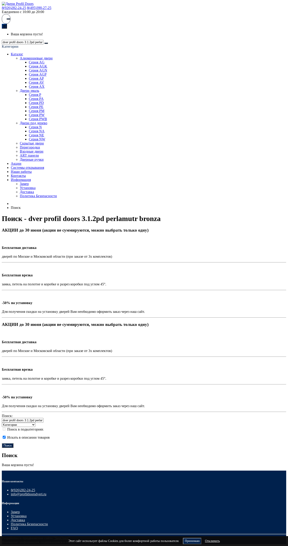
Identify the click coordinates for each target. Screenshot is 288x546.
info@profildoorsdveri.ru (28, 494)
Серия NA (37, 131)
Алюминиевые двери (36, 58)
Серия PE (36, 107)
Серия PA (36, 99)
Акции (16, 163)
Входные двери (31, 151)
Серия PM (36, 111)
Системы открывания (27, 167)
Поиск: (7, 416)
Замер (24, 184)
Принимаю (192, 541)
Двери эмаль (29, 91)
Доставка (27, 192)
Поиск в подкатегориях (24, 429)
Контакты (18, 176)
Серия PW (37, 115)
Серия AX (37, 86)
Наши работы (21, 172)
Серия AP (36, 78)
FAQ (14, 528)
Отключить (212, 541)
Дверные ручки (32, 159)
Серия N (35, 127)
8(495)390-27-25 (39, 8)
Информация (21, 180)
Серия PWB (38, 119)
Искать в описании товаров (28, 437)
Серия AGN (38, 70)
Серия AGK (38, 66)
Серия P (35, 95)
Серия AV (36, 82)
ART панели (29, 155)
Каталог (17, 54)
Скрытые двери (32, 143)
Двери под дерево (33, 123)
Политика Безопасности (38, 196)
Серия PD (36, 103)
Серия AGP (38, 74)
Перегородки (30, 147)
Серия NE (36, 135)
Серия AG (37, 62)
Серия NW (37, 139)
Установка (28, 188)
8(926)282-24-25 (14, 8)
